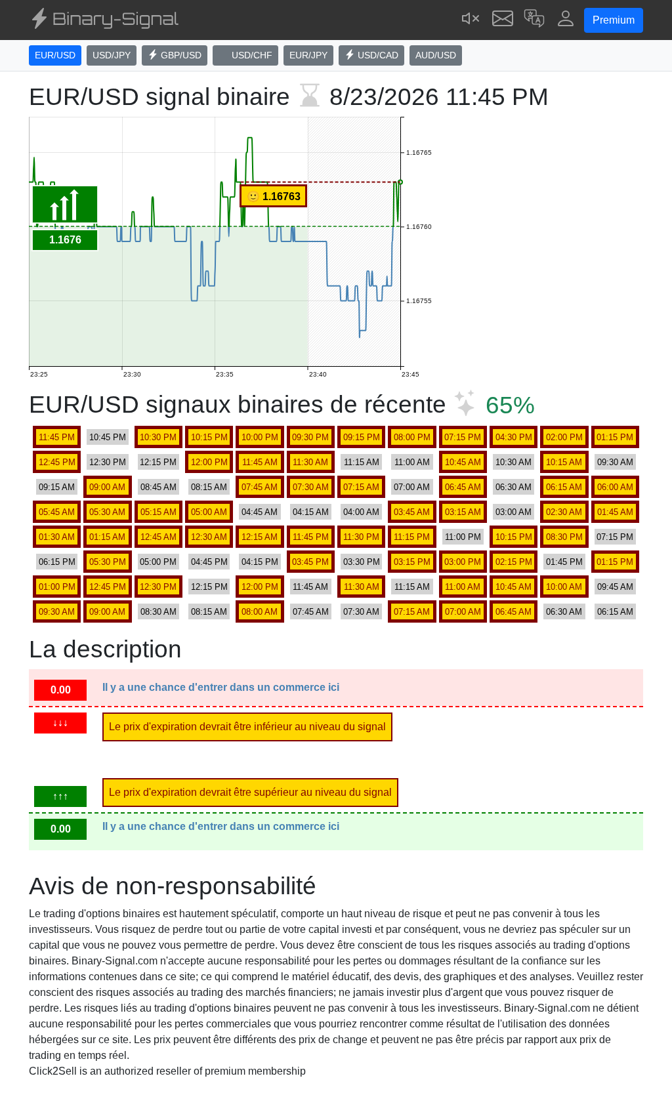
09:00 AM (107, 487)
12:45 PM (57, 462)
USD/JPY (112, 55)
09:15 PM (361, 437)
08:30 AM (158, 612)
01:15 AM (107, 537)
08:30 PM (564, 537)
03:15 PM (412, 562)
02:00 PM (564, 437)
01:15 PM (615, 437)
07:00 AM (412, 487)
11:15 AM (361, 462)
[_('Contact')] (502, 20)
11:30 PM (361, 537)
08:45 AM (158, 487)
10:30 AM (513, 462)
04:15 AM (311, 512)
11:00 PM (463, 537)
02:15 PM (513, 562)
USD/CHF (250, 55)
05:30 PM (107, 562)
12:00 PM (209, 462)
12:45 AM (158, 537)
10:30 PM (158, 437)
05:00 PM (158, 562)
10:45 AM (463, 462)
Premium (614, 20)
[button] (534, 20)
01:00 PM (57, 587)
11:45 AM (260, 462)
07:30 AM (311, 487)
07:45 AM (260, 487)
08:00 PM (412, 437)
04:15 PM (260, 562)
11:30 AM (310, 462)
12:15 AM (260, 537)
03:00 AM (513, 512)
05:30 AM (107, 512)
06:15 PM (57, 562)
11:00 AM (412, 462)
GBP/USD (179, 55)
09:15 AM (57, 487)
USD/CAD (376, 55)
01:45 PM (564, 562)
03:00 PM (462, 562)
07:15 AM (361, 487)
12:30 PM (107, 462)
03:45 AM (412, 512)
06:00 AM (615, 487)
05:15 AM (158, 512)
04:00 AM (361, 512)
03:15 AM (463, 512)
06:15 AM (564, 487)
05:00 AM (209, 512)
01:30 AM (57, 537)
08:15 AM (209, 487)
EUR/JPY (308, 55)
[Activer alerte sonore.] (471, 20)
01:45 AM (615, 512)
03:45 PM (310, 562)
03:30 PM (361, 562)
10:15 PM (209, 437)
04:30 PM (513, 437)
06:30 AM (513, 487)
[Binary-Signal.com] (103, 20)
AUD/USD (435, 55)
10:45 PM (107, 437)
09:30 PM (310, 437)
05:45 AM (57, 512)
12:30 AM (209, 537)
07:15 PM (462, 437)
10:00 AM (564, 587)
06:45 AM (463, 487)
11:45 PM (57, 437)
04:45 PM (209, 562)
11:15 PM (412, 537)
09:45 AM (615, 587)
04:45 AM (260, 512)
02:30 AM (564, 512)
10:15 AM (564, 462)
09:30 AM (615, 462)
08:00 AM (260, 612)
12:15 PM (158, 462)
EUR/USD (55, 55)
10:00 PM (260, 437)
